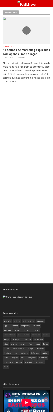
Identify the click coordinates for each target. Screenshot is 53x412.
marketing (24, 353)
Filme (30, 344)
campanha (36, 326)
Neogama (14, 358)
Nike (22, 358)
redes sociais (8, 362)
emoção (22, 344)
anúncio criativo (28, 321)
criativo (45, 335)
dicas (6, 344)
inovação (30, 349)
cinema (17, 330)
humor (6, 349)
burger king (25, 326)
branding (15, 326)
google (38, 344)
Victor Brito (21, 58)
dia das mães (38, 339)
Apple (6, 326)
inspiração (7, 353)
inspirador (40, 349)
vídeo (6, 367)
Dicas (12, 46)
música (44, 353)
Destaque (6, 46)
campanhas (8, 330)
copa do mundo (23, 335)
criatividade (36, 335)
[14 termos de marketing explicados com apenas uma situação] (26, 30)
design (6, 339)
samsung (19, 362)
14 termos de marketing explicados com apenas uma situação (26, 52)
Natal (6, 358)
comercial (36, 330)
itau (16, 353)
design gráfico (16, 339)
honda (45, 344)
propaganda (32, 358)
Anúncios (40, 321)
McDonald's (35, 353)
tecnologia (28, 362)
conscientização (9, 335)
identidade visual (18, 349)
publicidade (43, 358)
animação (7, 321)
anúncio (17, 321)
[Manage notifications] (46, 399)
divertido (14, 344)
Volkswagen (39, 362)
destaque (28, 339)
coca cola (26, 330)
